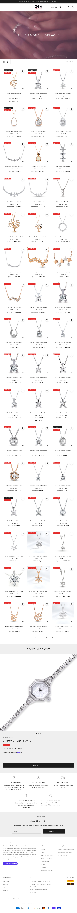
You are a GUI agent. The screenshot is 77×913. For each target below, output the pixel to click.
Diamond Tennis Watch (18, 741)
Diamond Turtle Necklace (38, 166)
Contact (43, 849)
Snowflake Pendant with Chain (14, 556)
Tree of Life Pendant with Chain (14, 237)
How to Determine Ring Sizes (38, 889)
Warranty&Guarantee (47, 871)
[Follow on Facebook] (4, 898)
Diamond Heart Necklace (14, 93)
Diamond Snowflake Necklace (14, 626)
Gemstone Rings (62, 855)
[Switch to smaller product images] (7, 61)
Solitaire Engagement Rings (66, 849)
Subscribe (53, 831)
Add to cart (38, 765)
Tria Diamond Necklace (63, 166)
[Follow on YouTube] (19, 898)
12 (47, 637)
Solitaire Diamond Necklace (38, 93)
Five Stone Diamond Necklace (14, 166)
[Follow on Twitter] (9, 898)
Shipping (43, 868)
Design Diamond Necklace (14, 131)
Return (43, 864)
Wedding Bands (62, 846)
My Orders (6, 884)
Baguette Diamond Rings (65, 852)
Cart (4, 887)
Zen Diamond (8, 737)
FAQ (42, 846)
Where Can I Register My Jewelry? (40, 881)
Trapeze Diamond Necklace (63, 237)
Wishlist (5, 890)
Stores (43, 852)
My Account (6, 881)
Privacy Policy (45, 861)
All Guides (33, 893)
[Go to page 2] (52, 638)
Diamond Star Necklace (14, 272)
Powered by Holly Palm (46, 904)
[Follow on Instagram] (14, 898)
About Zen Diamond (46, 855)
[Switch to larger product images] (4, 61)
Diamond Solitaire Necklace (63, 93)
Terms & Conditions (46, 858)
